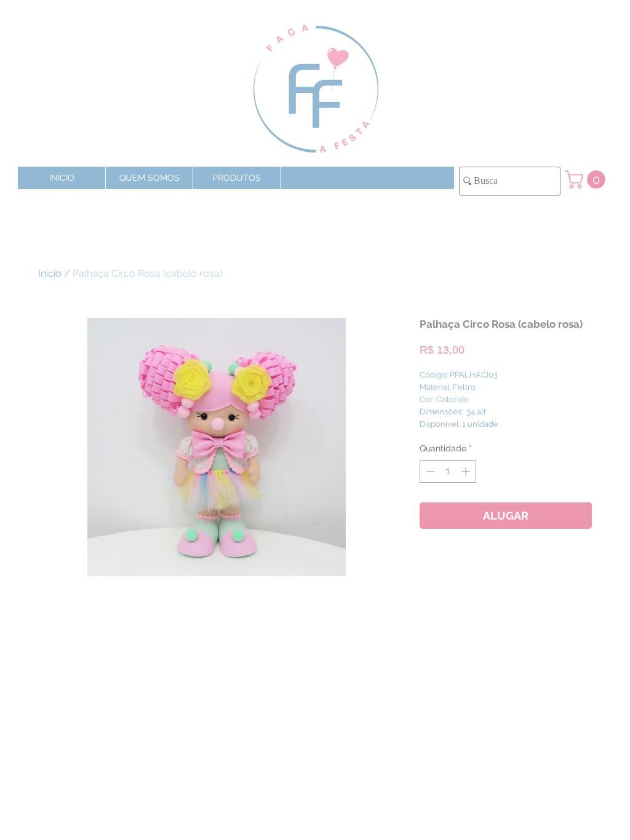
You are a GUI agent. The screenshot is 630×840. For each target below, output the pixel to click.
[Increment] (466, 471)
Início (50, 273)
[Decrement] (429, 471)
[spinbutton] (448, 471)
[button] (236, 178)
